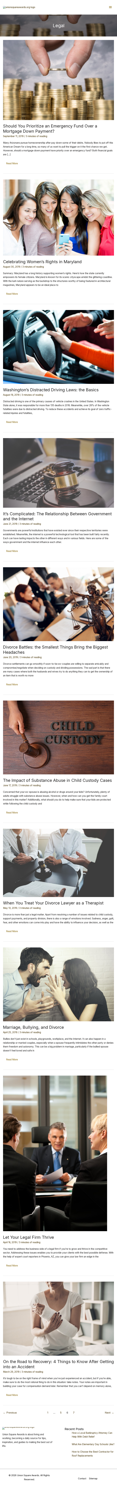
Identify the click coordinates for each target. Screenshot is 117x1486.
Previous (10, 1412)
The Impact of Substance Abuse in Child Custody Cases (57, 780)
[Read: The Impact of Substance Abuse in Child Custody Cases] (58, 737)
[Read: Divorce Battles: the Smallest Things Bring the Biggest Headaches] (58, 604)
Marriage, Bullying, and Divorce (33, 1027)
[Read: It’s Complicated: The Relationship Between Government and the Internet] (58, 472)
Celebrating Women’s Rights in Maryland (42, 261)
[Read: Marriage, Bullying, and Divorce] (58, 984)
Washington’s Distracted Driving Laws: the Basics (51, 389)
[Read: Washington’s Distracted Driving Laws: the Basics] (58, 346)
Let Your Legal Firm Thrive (28, 1237)
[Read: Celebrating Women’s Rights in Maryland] (58, 217)
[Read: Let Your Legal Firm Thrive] (55, 1153)
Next (109, 1412)
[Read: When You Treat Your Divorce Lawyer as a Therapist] (58, 862)
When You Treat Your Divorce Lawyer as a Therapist (53, 903)
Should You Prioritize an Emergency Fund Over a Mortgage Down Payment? (50, 129)
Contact (82, 1478)
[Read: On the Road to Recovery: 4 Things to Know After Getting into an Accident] (58, 1318)
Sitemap (93, 1478)
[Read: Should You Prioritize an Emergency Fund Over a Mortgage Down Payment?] (58, 79)
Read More (12, 164)
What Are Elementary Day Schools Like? (93, 1444)
